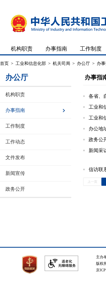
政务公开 (15, 189)
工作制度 (91, 49)
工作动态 (15, 141)
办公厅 (83, 63)
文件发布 (15, 157)
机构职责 (22, 49)
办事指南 (56, 49)
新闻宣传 (15, 173)
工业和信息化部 (30, 63)
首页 (4, 63)
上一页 (92, 182)
